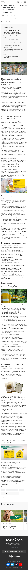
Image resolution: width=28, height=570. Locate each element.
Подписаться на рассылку (13, 551)
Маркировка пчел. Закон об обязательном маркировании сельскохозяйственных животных (15, 9)
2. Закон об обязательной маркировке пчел (13, 36)
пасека (21, 490)
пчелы (3, 490)
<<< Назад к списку (6, 497)
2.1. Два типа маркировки (11, 39)
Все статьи (22, 504)
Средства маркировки (12, 490)
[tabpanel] (12, 519)
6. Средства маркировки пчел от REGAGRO (12, 57)
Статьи (13, 15)
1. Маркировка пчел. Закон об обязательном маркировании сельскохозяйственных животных (12, 32)
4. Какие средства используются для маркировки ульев (13, 50)
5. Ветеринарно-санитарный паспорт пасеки (13, 53)
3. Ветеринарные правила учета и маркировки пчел (12, 46)
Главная (3, 15)
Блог (8, 15)
